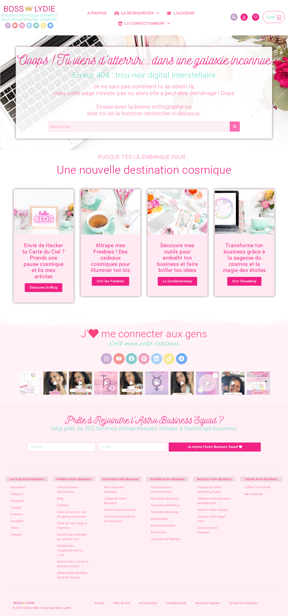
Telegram (16, 494)
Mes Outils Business (165, 498)
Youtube (16, 507)
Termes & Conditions (243, 603)
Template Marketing (164, 512)
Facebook (16, 521)
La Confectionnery (143, 23)
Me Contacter (254, 494)
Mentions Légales (207, 603)
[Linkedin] (29, 25)
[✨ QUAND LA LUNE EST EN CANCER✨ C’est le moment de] (233, 383)
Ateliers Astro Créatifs (213, 509)
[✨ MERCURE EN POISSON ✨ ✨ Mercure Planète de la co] (131, 383)
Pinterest (16, 514)
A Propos (96, 13)
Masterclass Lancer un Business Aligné (73, 564)
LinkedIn (16, 534)
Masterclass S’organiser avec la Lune (70, 550)
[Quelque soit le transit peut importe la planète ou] (55, 383)
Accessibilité (148, 603)
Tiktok (14, 527)
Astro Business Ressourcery (67, 489)
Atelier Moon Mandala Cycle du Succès (72, 575)
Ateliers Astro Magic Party (212, 519)
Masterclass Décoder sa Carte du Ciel (72, 537)
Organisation (159, 518)
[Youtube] (15, 25)
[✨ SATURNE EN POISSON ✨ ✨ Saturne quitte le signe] (80, 383)
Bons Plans (158, 532)
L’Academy (183, 13)
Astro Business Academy (114, 489)
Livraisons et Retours (165, 539)
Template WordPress (165, 505)
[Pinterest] (22, 25)
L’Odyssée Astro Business (115, 501)
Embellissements (163, 525)
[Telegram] (50, 25)
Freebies (63, 505)
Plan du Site (122, 603)
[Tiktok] (43, 25)
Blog (60, 498)
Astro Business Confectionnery (161, 489)
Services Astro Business (208, 530)
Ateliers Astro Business (120, 509)
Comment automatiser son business (119, 519)
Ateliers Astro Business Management (214, 501)
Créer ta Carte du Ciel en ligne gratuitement (72, 514)
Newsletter (17, 487)
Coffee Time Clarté (258, 487)
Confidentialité (176, 603)
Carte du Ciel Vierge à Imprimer (72, 525)
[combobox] (139, 126)
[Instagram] (8, 25)
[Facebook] (36, 25)
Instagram (17, 500)
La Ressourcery (136, 13)
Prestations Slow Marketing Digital (209, 489)
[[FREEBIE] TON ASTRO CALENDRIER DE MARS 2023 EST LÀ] (258, 383)
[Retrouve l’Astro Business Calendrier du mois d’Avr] (29, 383)
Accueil (99, 603)
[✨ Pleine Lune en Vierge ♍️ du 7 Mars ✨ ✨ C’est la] (182, 383)
